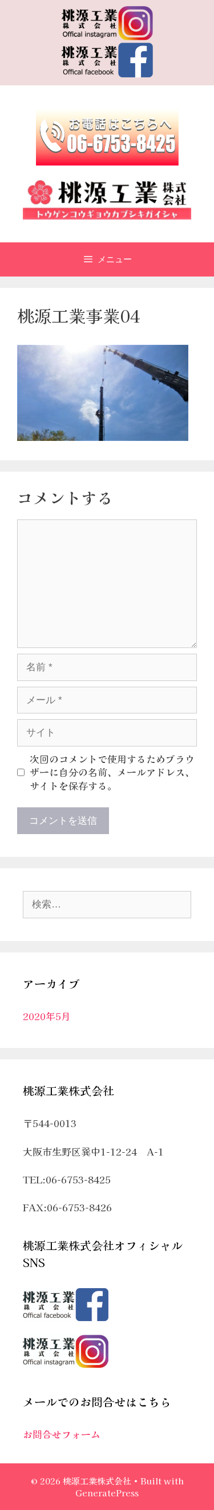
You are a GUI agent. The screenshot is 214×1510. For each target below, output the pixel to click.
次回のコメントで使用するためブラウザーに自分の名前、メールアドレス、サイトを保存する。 (112, 772)
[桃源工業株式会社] (107, 198)
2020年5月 (47, 1016)
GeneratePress (107, 1493)
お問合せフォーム (61, 1434)
